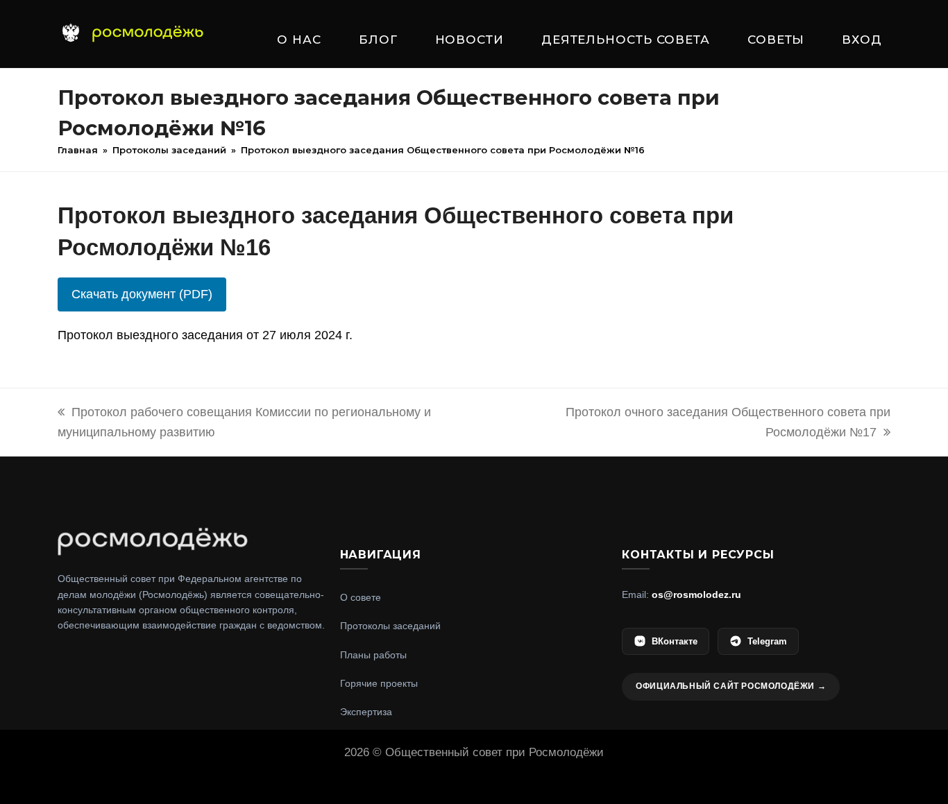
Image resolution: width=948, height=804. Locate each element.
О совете (360, 597)
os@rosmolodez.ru (696, 594)
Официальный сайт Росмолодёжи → (731, 686)
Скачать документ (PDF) (141, 294)
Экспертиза (366, 711)
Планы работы (373, 654)
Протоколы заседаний (390, 625)
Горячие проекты (379, 683)
